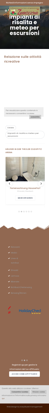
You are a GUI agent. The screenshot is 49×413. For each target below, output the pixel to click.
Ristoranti (15, 247)
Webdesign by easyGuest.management (24, 406)
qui (3, 398)
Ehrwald (14, 270)
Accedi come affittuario (24, 374)
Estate (11, 127)
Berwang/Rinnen (18, 293)
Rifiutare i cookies (39, 392)
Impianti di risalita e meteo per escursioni (23, 134)
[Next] (41, 183)
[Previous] (9, 183)
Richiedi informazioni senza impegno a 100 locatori (24, 3)
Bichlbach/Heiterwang (21, 287)
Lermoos (15, 276)
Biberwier (15, 281)
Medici (14, 252)
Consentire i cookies (20, 392)
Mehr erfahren (25, 198)
